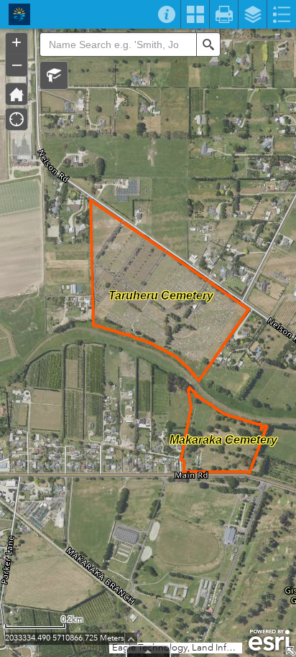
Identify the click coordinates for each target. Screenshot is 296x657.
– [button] (17, 64)
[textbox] (118, 44)
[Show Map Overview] (290, 651)
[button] (54, 75)
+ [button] (16, 42)
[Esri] (269, 640)
